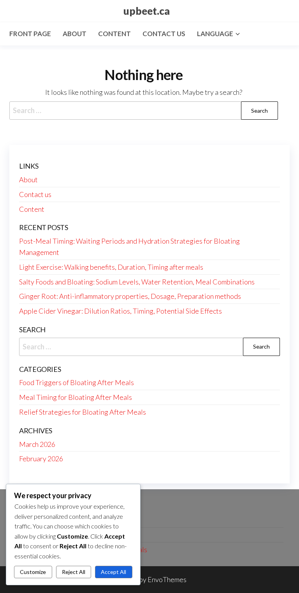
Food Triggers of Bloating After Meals (76, 382)
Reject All (73, 572)
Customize (33, 572)
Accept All (113, 572)
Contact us (163, 34)
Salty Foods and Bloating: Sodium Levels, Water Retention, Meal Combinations (137, 281)
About (74, 34)
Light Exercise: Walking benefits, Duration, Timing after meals (111, 267)
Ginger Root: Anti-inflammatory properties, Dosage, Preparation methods (130, 296)
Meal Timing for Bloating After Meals (75, 397)
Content (114, 34)
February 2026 (41, 458)
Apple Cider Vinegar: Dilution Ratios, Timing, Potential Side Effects (120, 311)
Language (215, 34)
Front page (30, 34)
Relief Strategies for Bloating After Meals (82, 412)
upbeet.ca (146, 11)
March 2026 (37, 444)
